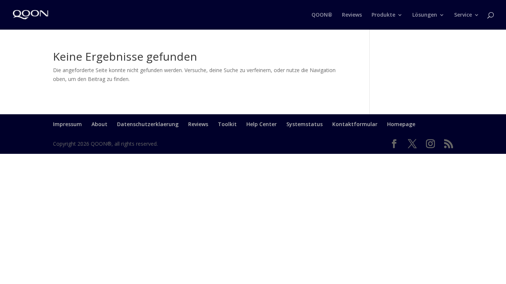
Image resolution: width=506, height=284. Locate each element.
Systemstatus (304, 124)
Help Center (261, 124)
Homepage (401, 124)
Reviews (198, 124)
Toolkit (227, 124)
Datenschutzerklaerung (148, 124)
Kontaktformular (354, 124)
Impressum (67, 124)
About (99, 124)
